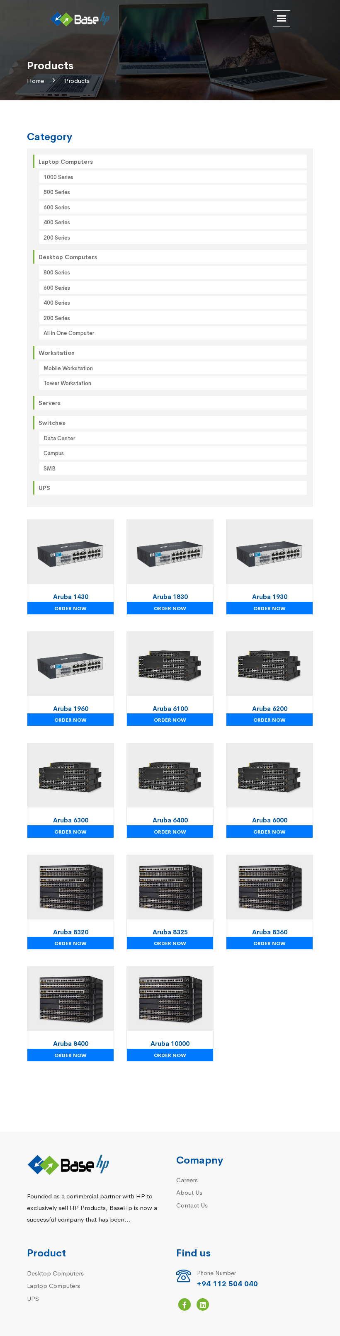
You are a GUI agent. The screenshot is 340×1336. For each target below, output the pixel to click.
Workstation (57, 352)
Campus (54, 453)
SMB (50, 468)
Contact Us (192, 1204)
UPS (44, 487)
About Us (189, 1192)
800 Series (57, 192)
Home (35, 80)
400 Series (57, 222)
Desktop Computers (68, 256)
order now (70, 607)
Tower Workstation (67, 383)
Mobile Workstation (68, 368)
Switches (52, 422)
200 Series (57, 237)
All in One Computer (69, 333)
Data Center (59, 438)
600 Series (57, 207)
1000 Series (58, 177)
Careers (187, 1179)
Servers (50, 402)
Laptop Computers (66, 161)
